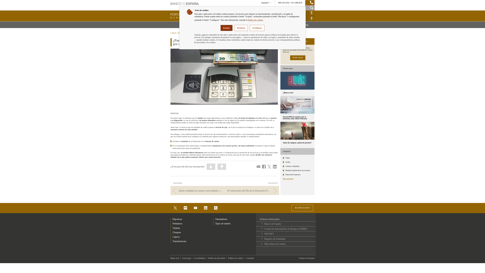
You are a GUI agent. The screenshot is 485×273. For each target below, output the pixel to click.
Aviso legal (186, 258)
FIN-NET (269, 233)
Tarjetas (176, 228)
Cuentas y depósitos (292, 166)
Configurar (257, 28)
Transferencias (179, 241)
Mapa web (175, 258)
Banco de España (272, 223)
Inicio (174, 33)
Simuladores (221, 219)
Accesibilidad (199, 258)
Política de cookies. (255, 20)
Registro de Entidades (274, 238)
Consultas (250, 258)
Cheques (177, 232)
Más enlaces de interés (275, 244)
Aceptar (226, 28)
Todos (287, 158)
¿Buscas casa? (288, 93)
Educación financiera (292, 175)
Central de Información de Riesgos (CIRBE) (285, 229)
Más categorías (288, 179)
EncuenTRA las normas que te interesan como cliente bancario (295, 118)
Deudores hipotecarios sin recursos (297, 170)
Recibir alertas (298, 58)
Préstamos (177, 223)
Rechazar (241, 28)
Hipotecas (177, 219)
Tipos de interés (222, 223)
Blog (309, 25)
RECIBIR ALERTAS (302, 208)
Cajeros (176, 236)
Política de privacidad (216, 258)
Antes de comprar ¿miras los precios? (297, 143)
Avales (287, 162)
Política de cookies (235, 258)
